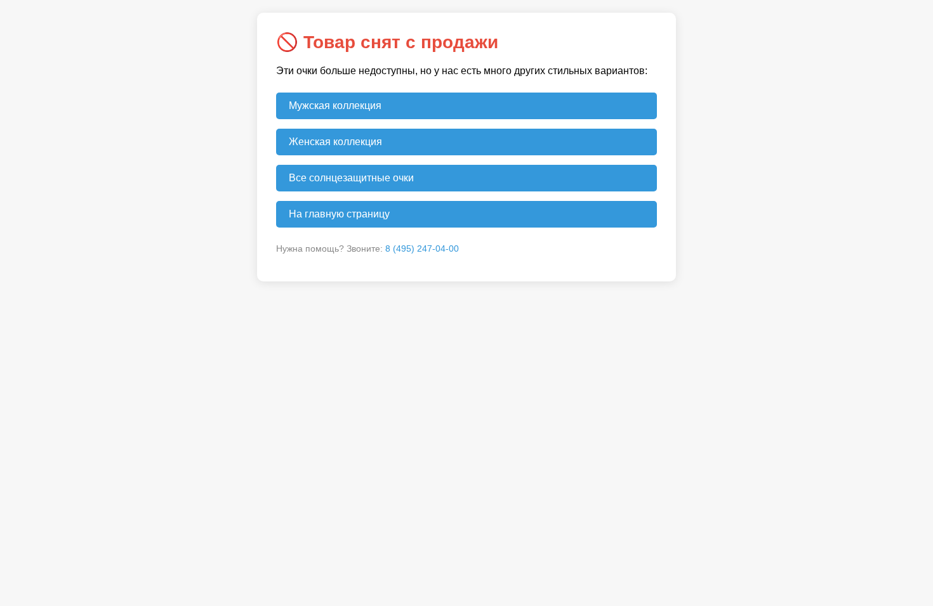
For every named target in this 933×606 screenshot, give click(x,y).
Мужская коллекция (335, 105)
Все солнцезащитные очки (351, 177)
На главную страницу (339, 214)
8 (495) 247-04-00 (422, 248)
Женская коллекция (335, 141)
